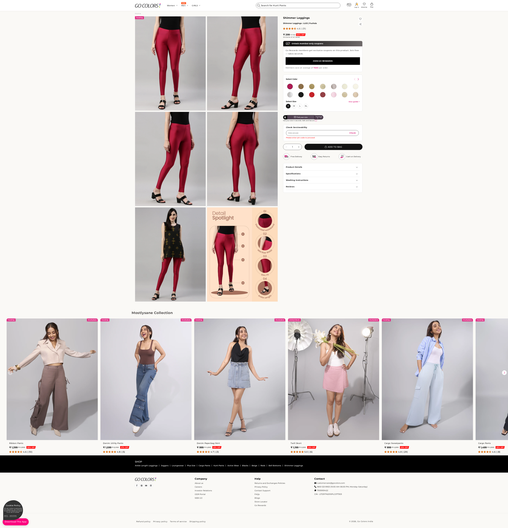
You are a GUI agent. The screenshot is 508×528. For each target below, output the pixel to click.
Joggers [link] (165, 465)
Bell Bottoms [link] (275, 465)
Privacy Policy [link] (261, 487)
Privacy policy (160, 521)
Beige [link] (254, 465)
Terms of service (178, 521)
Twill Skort (296, 443)
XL (306, 106)
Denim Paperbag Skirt (208, 443)
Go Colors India (365, 521)
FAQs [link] (257, 494)
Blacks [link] (245, 465)
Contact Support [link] (262, 490)
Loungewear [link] (178, 465)
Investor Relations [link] (203, 490)
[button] (171, 5)
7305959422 (322, 490)
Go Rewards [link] (260, 505)
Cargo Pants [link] (204, 465)
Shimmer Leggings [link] (293, 465)
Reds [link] (262, 465)
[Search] (259, 5)
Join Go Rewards (323, 61)
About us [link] (199, 483)
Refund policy (143, 521)
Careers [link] (198, 487)
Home (138, 13)
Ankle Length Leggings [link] (146, 465)
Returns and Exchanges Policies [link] (270, 483)
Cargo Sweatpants (393, 443)
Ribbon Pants (16, 443)
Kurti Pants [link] (219, 465)
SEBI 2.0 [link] (198, 498)
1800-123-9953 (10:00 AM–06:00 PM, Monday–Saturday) (342, 487)
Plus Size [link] (191, 465)
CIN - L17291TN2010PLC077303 (328, 494)
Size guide (353, 102)
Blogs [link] (257, 498)
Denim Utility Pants (113, 443)
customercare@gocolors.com (331, 483)
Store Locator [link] (261, 501)
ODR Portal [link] (200, 494)
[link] (148, 5)
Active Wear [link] (233, 465)
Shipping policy (197, 521)
